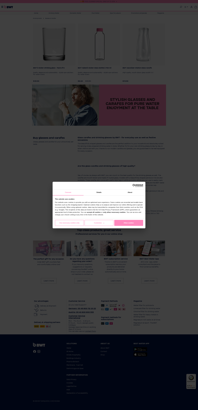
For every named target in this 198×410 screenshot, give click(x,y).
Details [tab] (99, 192)
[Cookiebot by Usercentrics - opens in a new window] (134, 185)
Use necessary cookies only (69, 223)
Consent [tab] (68, 192)
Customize (98, 223)
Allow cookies (129, 223)
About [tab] (130, 192)
